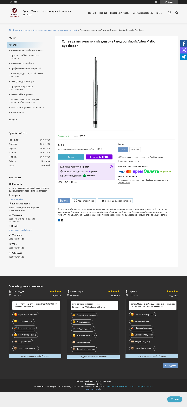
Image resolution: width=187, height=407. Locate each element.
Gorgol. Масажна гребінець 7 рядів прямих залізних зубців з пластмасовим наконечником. (153, 305)
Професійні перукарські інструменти (22, 88)
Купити (71, 157)
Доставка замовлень (143, 13)
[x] (62, 221)
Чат (177, 399)
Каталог (13, 45)
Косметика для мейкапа (44, 30)
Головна (92, 13)
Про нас (103, 13)
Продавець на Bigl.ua (93, 384)
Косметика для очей (67, 30)
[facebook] (59, 221)
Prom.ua (107, 381)
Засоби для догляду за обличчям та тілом (27, 75)
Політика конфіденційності (141, 387)
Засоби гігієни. (18, 112)
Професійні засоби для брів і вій (26, 68)
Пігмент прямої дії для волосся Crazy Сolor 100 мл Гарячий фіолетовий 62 (35, 305)
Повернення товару (119, 13)
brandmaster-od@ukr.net (20, 230)
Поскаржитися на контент (117, 387)
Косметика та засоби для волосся (27, 50)
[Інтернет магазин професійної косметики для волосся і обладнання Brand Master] (14, 13)
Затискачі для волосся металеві (86, 304)
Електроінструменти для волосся (27, 107)
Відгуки (13, 119)
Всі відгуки (170, 366)
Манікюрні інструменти (22, 94)
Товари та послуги (22, 30)
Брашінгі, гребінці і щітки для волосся (25, 56)
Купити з (94, 157)
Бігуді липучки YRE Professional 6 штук (88, 307)
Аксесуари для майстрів (22, 81)
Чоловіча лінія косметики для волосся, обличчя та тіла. (25, 100)
